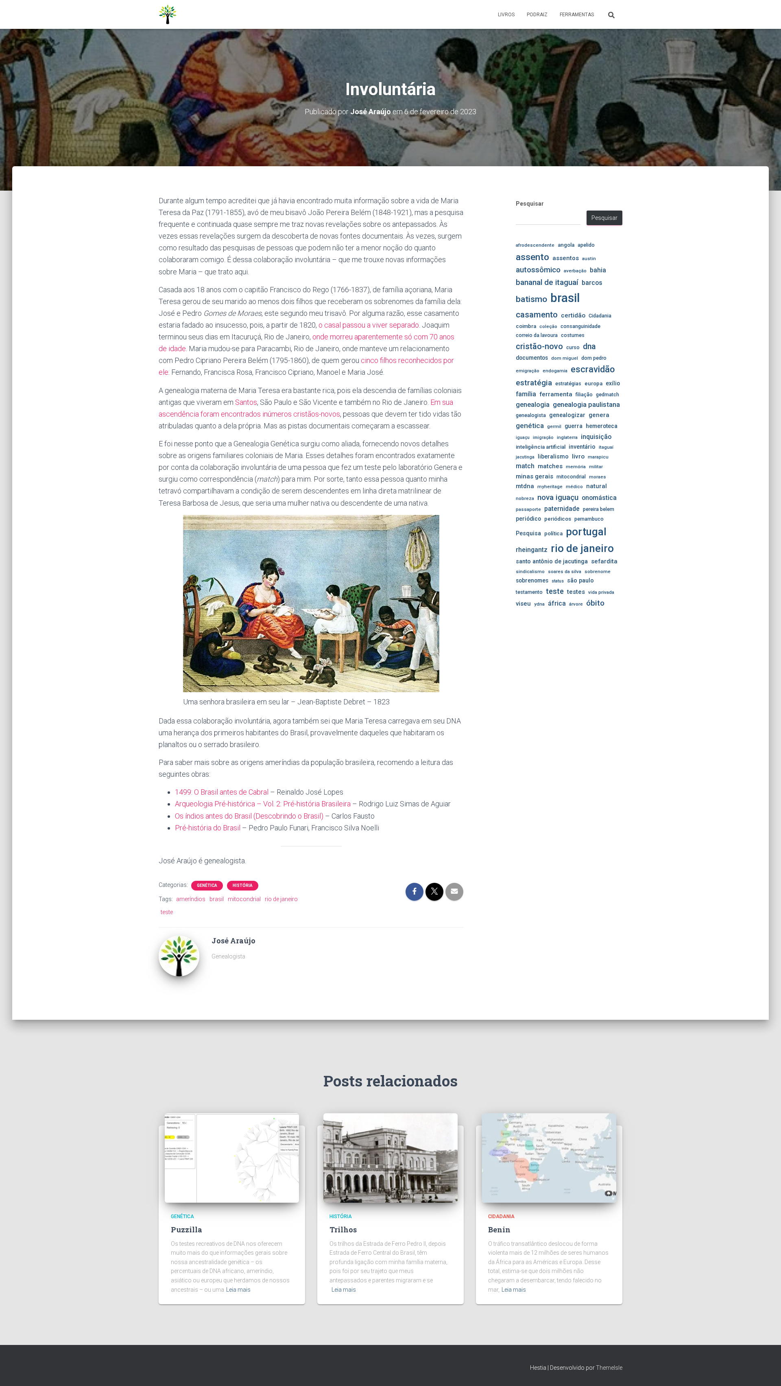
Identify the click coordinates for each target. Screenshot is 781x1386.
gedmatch (607, 394)
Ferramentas (577, 14)
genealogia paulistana (586, 404)
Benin (499, 1229)
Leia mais (238, 1289)
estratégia (534, 382)
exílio (613, 383)
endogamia (555, 371)
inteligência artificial (540, 447)
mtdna (525, 486)
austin (589, 258)
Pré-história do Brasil (207, 827)
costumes (573, 335)
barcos (592, 283)
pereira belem (598, 509)
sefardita (604, 561)
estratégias (568, 383)
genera (599, 415)
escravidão (593, 369)
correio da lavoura (537, 335)
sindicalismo (530, 571)
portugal (586, 532)
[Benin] (549, 1157)
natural (596, 486)
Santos (246, 402)
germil (554, 426)
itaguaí (606, 447)
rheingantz (532, 550)
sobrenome (598, 571)
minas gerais (534, 476)
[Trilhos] (390, 1157)
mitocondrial (244, 899)
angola (566, 245)
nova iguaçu (557, 497)
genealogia (533, 404)
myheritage (550, 486)
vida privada (601, 592)
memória (576, 466)
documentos (532, 357)
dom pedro (593, 358)
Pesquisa (528, 533)
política (553, 533)
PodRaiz (537, 14)
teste (167, 912)
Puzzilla (186, 1229)
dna (589, 346)
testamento (529, 592)
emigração (527, 371)
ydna (539, 604)
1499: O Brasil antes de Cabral (221, 792)
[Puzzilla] (232, 1157)
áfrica (557, 603)
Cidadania (600, 316)
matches (550, 466)
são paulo (580, 580)
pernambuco (589, 519)
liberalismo (553, 456)
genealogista (531, 415)
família (526, 394)
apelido (586, 245)
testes (576, 591)
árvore (576, 604)
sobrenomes (532, 580)
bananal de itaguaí (547, 282)
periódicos (557, 519)
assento (532, 257)
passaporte (528, 509)
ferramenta (555, 394)
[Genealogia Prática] (168, 14)
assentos (565, 258)
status (558, 581)
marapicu (598, 457)
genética (530, 425)
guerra (573, 426)
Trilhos (343, 1229)
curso (573, 347)
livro (578, 456)
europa (593, 383)
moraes (597, 477)
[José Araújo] (179, 955)
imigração (543, 437)
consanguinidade (580, 326)
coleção (548, 326)
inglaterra (567, 437)
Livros (506, 14)
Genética (207, 885)
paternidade (562, 509)
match (525, 466)
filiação (584, 394)
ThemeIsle (609, 1367)
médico (574, 486)
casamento (537, 314)
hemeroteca (601, 426)
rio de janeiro (281, 899)
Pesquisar (530, 203)
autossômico (538, 269)
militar (596, 466)
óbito (595, 603)
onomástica (599, 498)
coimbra (526, 326)
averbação (575, 271)
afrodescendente (535, 245)
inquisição (596, 437)
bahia (598, 270)
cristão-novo (539, 346)
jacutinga (525, 457)
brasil (216, 899)
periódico (528, 518)
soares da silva (564, 571)
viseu (523, 603)
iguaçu (523, 437)
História (243, 885)
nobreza (525, 498)
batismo (531, 299)
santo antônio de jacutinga (552, 561)
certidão (573, 315)
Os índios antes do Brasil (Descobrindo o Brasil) (249, 816)
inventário (582, 446)
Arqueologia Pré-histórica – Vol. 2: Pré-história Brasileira (263, 803)
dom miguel (564, 358)
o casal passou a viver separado (369, 325)
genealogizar (567, 415)
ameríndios (190, 899)
